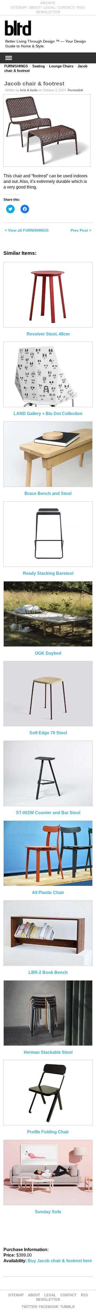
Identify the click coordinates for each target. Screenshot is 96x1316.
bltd (17, 27)
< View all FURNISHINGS (27, 230)
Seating (38, 66)
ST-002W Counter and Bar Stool (48, 812)
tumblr (67, 1307)
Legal (49, 8)
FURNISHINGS (16, 66)
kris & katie (29, 90)
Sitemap (18, 8)
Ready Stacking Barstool (48, 573)
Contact (66, 8)
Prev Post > (81, 230)
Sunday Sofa (48, 1212)
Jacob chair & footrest (34, 83)
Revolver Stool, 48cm (48, 334)
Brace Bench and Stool (48, 493)
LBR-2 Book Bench (48, 972)
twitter (29, 1307)
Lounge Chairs (61, 66)
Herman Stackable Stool (48, 1052)
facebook (48, 1307)
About (35, 8)
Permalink (75, 90)
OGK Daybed (48, 653)
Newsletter (48, 12)
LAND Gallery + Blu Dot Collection (48, 413)
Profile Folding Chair (48, 1132)
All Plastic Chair (48, 892)
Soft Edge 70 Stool (48, 733)
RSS (80, 8)
